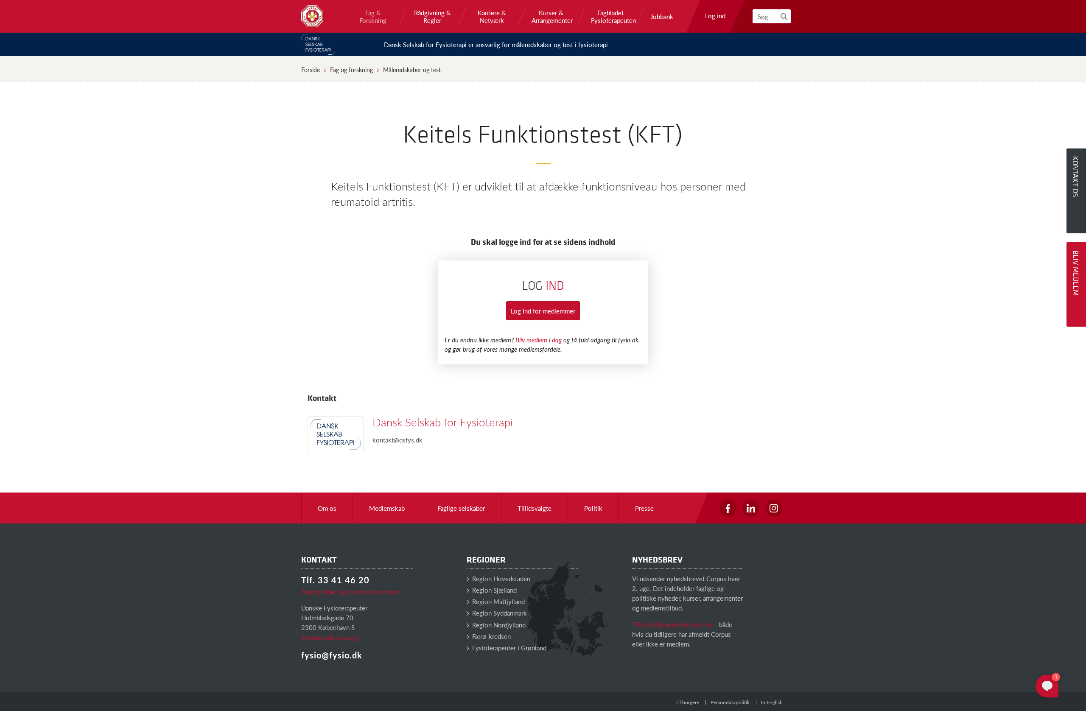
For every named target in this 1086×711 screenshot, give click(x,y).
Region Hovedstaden (500, 578)
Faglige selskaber (461, 508)
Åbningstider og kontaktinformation (350, 591)
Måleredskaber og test (412, 69)
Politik (593, 508)
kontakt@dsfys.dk (397, 439)
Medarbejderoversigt (330, 637)
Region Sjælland (493, 589)
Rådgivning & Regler (432, 16)
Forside (310, 69)
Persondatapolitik (730, 702)
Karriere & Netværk (492, 16)
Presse (644, 508)
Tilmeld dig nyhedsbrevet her (672, 624)
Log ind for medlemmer (543, 310)
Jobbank (661, 16)
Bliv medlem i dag (538, 339)
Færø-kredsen (490, 636)
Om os (327, 508)
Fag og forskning (351, 69)
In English (772, 702)
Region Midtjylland (497, 601)
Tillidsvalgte (534, 508)
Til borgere (687, 702)
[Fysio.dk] (312, 16)
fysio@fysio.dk (331, 655)
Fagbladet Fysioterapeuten (610, 16)
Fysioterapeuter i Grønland (508, 647)
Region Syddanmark (498, 612)
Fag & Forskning (372, 16)
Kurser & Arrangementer (551, 16)
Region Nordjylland (498, 624)
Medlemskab (387, 508)
